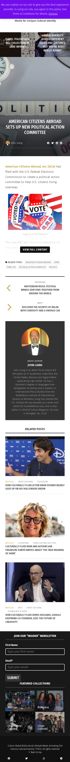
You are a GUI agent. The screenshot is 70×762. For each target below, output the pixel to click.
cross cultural (25, 482)
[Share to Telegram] (61, 758)
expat (56, 262)
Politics (43, 115)
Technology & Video (17, 611)
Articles (10, 115)
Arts (20, 608)
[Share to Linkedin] (57, 143)
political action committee (32, 267)
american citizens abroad (38, 262)
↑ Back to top (35, 752)
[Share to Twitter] (52, 143)
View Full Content (35, 249)
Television (42, 482)
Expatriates (27, 115)
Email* (9, 660)
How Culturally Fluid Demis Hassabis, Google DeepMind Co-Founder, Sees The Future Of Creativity (33, 618)
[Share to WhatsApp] (43, 758)
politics (53, 267)
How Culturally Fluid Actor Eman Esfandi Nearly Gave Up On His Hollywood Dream (35, 487)
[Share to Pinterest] (61, 143)
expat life (11, 267)
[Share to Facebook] (48, 143)
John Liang (16, 143)
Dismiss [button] (53, 13)
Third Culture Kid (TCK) (44, 543)
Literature (23, 543)
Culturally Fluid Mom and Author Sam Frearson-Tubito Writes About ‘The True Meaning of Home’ (34, 550)
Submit (13, 677)
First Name (11, 645)
